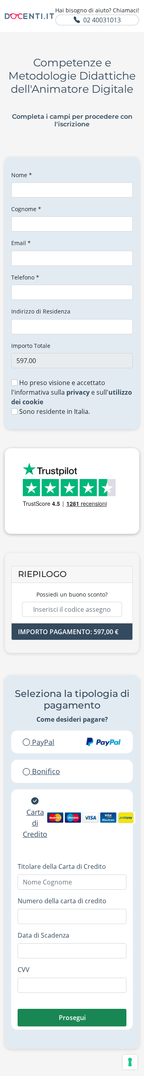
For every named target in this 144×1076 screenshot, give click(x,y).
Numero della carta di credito (62, 900)
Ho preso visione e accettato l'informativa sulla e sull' (71, 392)
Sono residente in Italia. (54, 411)
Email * (21, 243)
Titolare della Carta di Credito (62, 866)
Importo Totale (30, 345)
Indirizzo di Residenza (40, 311)
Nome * (21, 175)
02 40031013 (102, 20)
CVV (24, 969)
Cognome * (26, 209)
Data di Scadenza (43, 935)
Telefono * (25, 277)
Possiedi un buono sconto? (72, 594)
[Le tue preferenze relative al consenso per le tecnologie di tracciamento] (130, 1062)
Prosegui (72, 1017)
